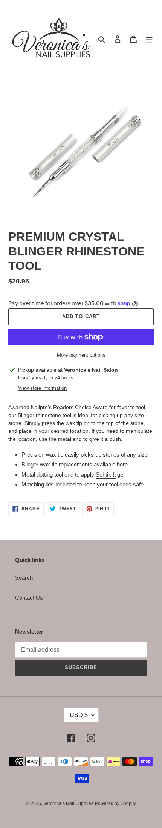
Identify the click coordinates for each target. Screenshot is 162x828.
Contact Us (29, 597)
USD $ (79, 715)
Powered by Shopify (115, 803)
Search (24, 577)
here (122, 464)
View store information (42, 388)
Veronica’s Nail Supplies (68, 803)
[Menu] (149, 39)
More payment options (81, 355)
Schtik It (106, 474)
